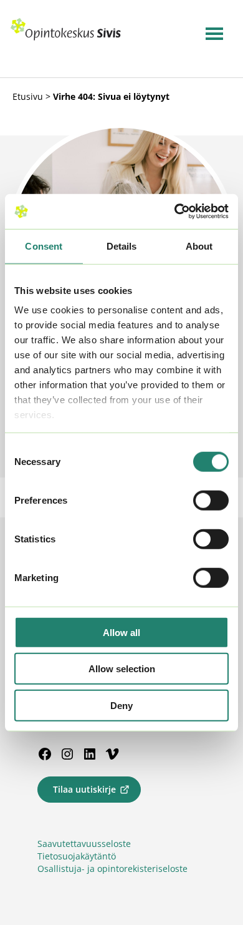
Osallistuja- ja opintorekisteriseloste (112, 868)
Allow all (121, 632)
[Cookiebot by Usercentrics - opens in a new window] (175, 211)
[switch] (211, 500)
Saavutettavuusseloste (84, 843)
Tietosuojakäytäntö (76, 856)
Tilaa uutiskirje (84, 789)
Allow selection (121, 668)
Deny (121, 705)
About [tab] (199, 245)
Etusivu (27, 96)
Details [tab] (122, 245)
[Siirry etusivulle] (66, 37)
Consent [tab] (43, 245)
